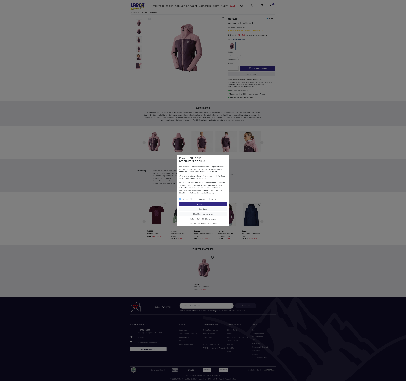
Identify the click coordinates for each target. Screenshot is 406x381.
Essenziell (185, 199)
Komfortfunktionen (200, 199)
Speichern (213, 209)
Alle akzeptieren (211, 204)
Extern (213, 199)
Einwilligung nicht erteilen (207, 214)
